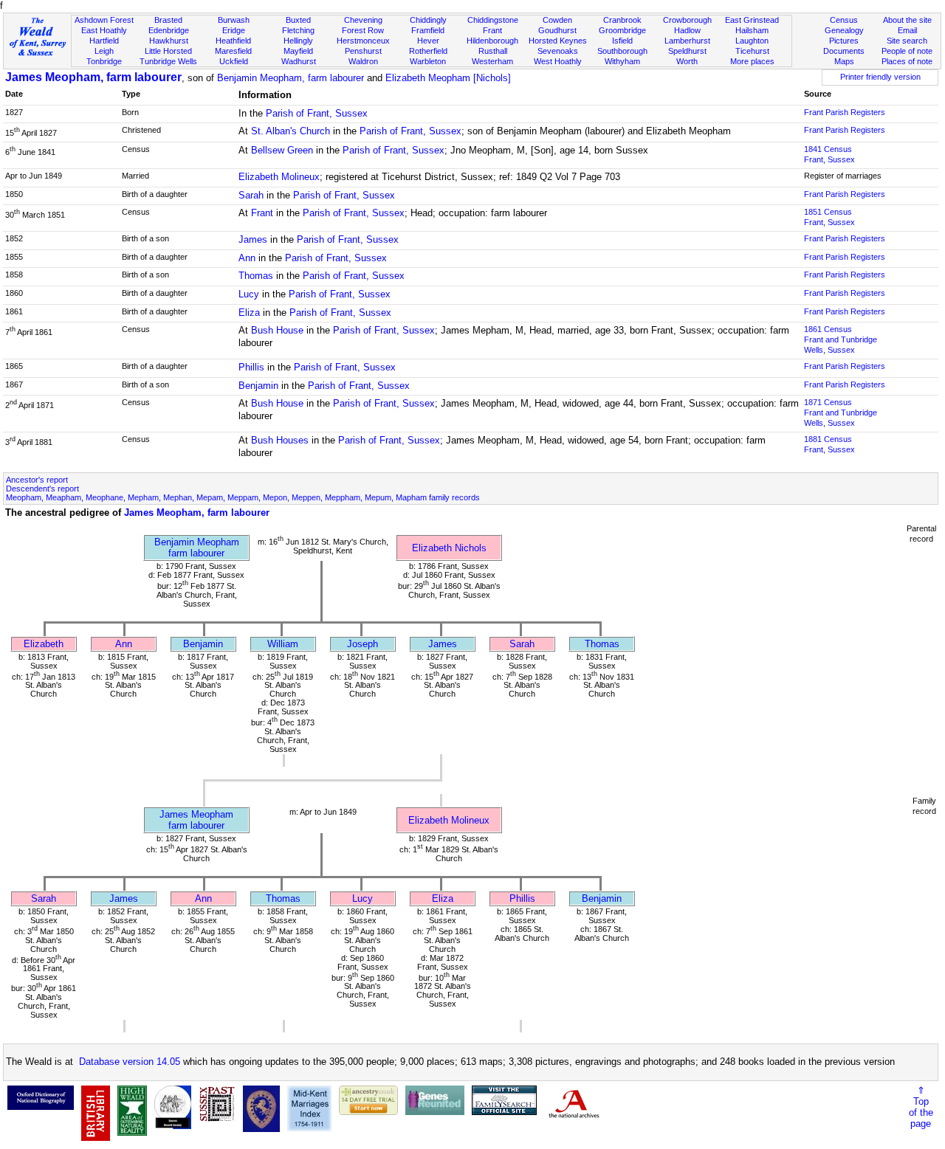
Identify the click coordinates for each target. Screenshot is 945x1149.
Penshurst (363, 50)
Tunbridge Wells (168, 61)
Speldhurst (687, 50)
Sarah (251, 195)
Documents (844, 50)
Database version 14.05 (129, 1061)
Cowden (557, 19)
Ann (246, 257)
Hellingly (298, 40)
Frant (492, 30)
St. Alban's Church (290, 131)
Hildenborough (492, 40)
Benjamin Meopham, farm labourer (290, 77)
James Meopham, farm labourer (93, 77)
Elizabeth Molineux (279, 176)
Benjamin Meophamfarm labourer (196, 547)
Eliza (249, 312)
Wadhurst (298, 61)
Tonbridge (104, 61)
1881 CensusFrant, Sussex (829, 444)
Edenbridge (168, 30)
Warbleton (428, 61)
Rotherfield (428, 50)
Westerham (492, 61)
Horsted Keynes (558, 40)
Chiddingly (428, 19)
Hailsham (752, 30)
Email (907, 30)
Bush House (277, 330)
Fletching (298, 30)
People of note (907, 50)
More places (752, 61)
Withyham (622, 61)
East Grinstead (752, 19)
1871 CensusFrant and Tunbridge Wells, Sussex (840, 412)
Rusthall (492, 50)
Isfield (622, 40)
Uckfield (233, 61)
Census (844, 19)
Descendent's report (42, 488)
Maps (844, 61)
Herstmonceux (363, 40)
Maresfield (233, 50)
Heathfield (233, 40)
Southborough (622, 50)
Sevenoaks (557, 50)
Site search (907, 40)
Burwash (234, 19)
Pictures (844, 40)
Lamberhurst (687, 40)
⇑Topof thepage (921, 1107)
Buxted (298, 19)
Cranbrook (622, 19)
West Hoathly (558, 61)
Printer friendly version (880, 76)
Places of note (907, 61)
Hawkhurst (168, 40)
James (252, 239)
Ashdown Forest (104, 19)
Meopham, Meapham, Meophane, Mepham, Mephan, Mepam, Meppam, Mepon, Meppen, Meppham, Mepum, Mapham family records (243, 497)
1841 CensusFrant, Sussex (829, 154)
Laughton (752, 40)
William (282, 643)
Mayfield (298, 50)
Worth (687, 61)
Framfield (427, 30)
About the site (907, 19)
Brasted (168, 19)
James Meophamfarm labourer (196, 820)
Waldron (363, 61)
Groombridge (622, 30)
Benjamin (258, 385)
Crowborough (687, 19)
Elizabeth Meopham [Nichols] (448, 77)
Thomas (255, 275)
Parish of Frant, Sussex (317, 113)
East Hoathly (104, 30)
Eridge (233, 30)
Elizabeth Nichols (449, 547)
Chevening (363, 19)
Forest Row (363, 30)
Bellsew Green (282, 150)
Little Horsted (168, 50)
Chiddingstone (492, 19)
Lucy (248, 294)
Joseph (362, 643)
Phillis (251, 367)
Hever (428, 40)
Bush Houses (280, 440)
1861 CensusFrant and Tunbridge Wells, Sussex (840, 339)
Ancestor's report (37, 479)
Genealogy (844, 30)
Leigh (104, 50)
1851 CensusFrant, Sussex (829, 217)
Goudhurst (557, 30)
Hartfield (104, 40)
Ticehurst (752, 50)
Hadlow (687, 30)
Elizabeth (43, 643)
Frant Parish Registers (844, 112)
